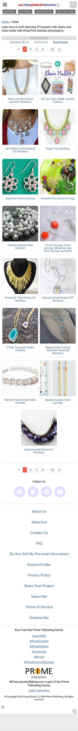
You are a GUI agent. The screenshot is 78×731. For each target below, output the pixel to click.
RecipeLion (39, 651)
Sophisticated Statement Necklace (39, 451)
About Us (39, 511)
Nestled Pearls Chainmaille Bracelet (20, 401)
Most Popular (60, 42)
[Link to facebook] (19, 491)
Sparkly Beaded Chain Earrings (58, 401)
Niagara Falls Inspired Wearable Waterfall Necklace (57, 350)
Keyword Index (39, 564)
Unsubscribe (39, 617)
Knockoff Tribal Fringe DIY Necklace (20, 299)
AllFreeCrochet (39, 641)
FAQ (39, 543)
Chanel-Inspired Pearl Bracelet (20, 247)
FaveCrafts (39, 636)
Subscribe (39, 596)
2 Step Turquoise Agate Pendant (20, 349)
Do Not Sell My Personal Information (39, 554)
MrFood (39, 657)
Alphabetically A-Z (19, 42)
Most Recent (41, 42)
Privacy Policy (39, 575)
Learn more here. (39, 690)
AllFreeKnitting (39, 646)
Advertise (39, 522)
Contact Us (39, 533)
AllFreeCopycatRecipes (39, 662)
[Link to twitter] (33, 491)
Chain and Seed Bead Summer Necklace (20, 100)
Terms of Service (39, 607)
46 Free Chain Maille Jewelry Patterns (57, 100)
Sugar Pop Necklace (58, 148)
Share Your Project (39, 586)
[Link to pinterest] (46, 491)
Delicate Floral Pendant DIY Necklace (58, 299)
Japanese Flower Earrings (20, 198)
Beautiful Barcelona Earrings (58, 198)
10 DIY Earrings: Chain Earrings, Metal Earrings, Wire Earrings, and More (58, 248)
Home (5, 22)
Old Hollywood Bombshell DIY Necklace (20, 150)
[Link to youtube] (59, 491)
